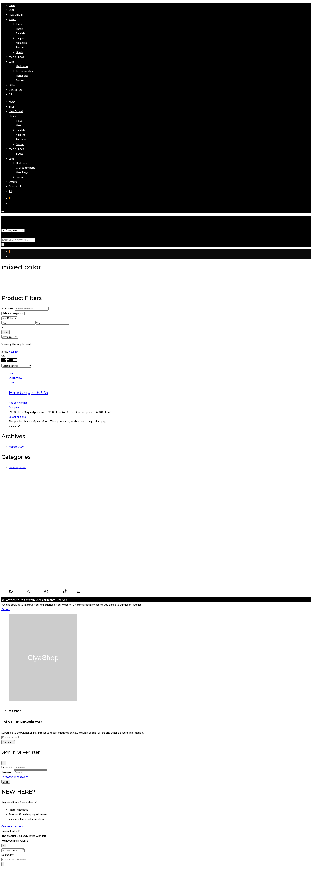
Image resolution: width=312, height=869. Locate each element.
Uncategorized (17, 467)
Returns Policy (17, 584)
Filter (5, 332)
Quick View (15, 377)
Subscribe (8, 742)
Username (7, 767)
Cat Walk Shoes (33, 599)
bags (11, 382)
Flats (12, 499)
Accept (5, 609)
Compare (14, 407)
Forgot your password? (15, 776)
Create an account (12, 826)
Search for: (8, 234)
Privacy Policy (17, 574)
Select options (17, 416)
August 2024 (16, 446)
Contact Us (15, 579)
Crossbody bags (18, 548)
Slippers (13, 509)
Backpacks (15, 544)
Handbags (15, 539)
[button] (12, 19)
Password (7, 772)
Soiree (12, 518)
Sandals (13, 504)
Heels (12, 495)
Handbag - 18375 (28, 392)
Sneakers (14, 514)
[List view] (15, 360)
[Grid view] (3, 360)
